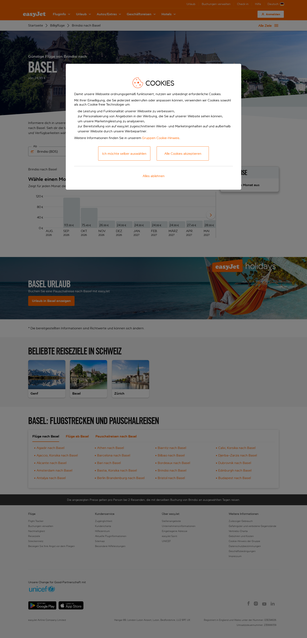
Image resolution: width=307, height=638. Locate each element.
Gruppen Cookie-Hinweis (160, 138)
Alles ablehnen (154, 176)
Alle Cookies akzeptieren (182, 154)
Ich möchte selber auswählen (124, 154)
